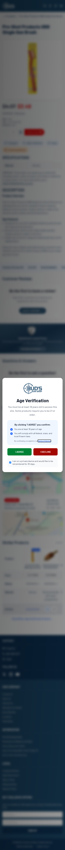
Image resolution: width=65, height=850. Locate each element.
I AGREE (19, 451)
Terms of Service (44, 441)
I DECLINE (45, 451)
